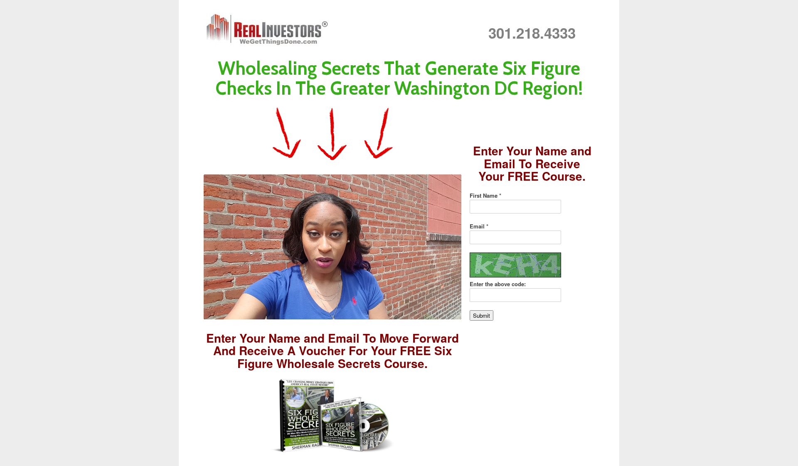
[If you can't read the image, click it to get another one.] (515, 265)
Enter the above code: (498, 284)
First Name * (485, 195)
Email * (479, 226)
